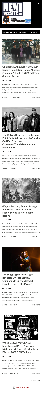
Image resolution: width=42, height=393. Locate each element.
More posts (35, 380)
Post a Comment (15, 97)
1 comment (13, 168)
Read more (36, 97)
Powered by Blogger (22, 387)
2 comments (13, 373)
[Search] (34, 3)
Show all (34, 32)
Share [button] (4, 97)
